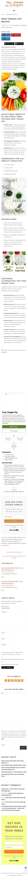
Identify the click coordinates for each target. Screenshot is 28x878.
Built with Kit (14, 530)
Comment (4, 612)
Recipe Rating (5, 606)
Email (3, 638)
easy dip (15, 541)
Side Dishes (9, 539)
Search (3, 745)
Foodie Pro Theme (16, 875)
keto (19, 541)
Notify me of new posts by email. (9, 664)
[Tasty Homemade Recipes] (14, 7)
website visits (5, 788)
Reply (2, 577)
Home (2, 14)
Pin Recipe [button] (15, 430)
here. (2, 739)
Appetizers (20, 537)
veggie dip (6, 545)
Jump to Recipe (10, 43)
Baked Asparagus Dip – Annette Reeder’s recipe (13, 771)
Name (3, 632)
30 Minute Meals (12, 537)
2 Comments (8, 27)
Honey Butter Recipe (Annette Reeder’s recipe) (13, 765)
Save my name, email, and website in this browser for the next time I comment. (12, 653)
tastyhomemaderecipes (14, 543)
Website (3, 644)
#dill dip (11, 541)
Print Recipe (20, 43)
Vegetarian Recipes (18, 539)
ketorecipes (4, 543)
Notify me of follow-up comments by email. (12, 659)
